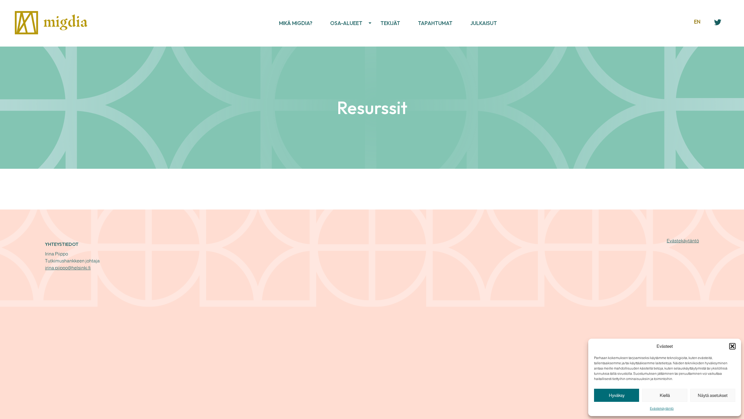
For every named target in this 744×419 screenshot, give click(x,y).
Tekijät (390, 23)
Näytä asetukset (712, 395)
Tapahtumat (435, 23)
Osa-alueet (346, 23)
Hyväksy (617, 395)
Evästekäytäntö (662, 408)
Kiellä (665, 395)
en (697, 21)
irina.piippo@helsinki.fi (68, 267)
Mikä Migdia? (295, 23)
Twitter (718, 21)
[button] (732, 346)
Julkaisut (484, 23)
